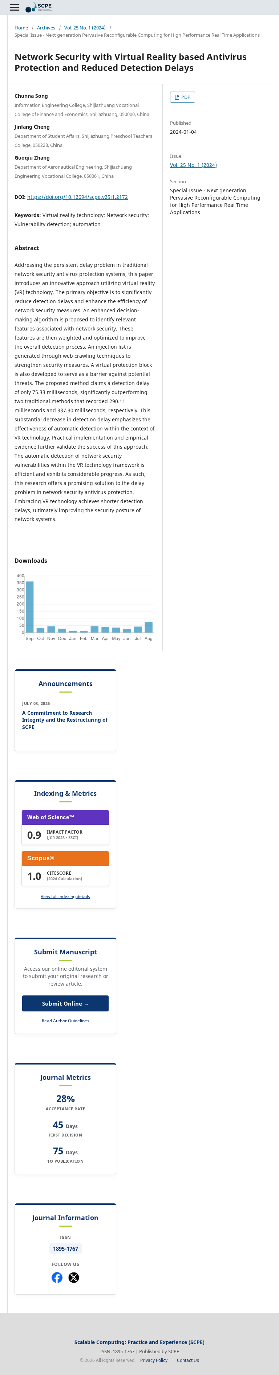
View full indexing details (65, 896)
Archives (46, 27)
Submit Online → (65, 1003)
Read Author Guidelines (65, 1021)
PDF (185, 97)
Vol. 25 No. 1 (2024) (85, 27)
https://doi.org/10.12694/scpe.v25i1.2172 (77, 196)
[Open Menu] (14, 7)
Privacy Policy (153, 1360)
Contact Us (188, 1360)
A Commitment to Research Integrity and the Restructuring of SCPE (65, 719)
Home (21, 27)
